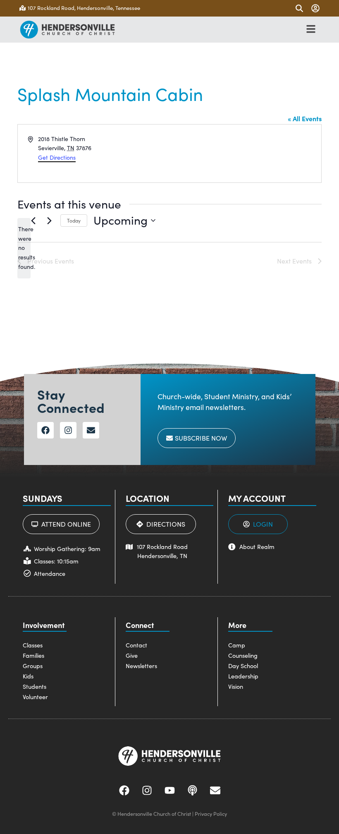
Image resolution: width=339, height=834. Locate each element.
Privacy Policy (211, 813)
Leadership (243, 676)
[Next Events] (49, 220)
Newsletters (141, 665)
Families (33, 655)
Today (74, 220)
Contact (136, 645)
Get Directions (57, 157)
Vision (235, 686)
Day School (243, 665)
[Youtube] (169, 790)
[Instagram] (68, 430)
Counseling (243, 655)
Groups (33, 665)
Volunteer (35, 697)
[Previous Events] (33, 220)
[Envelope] (91, 430)
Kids (28, 676)
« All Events (305, 118)
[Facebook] (45, 430)
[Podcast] (192, 790)
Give (132, 655)
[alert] (24, 248)
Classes (33, 645)
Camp (236, 645)
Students (34, 686)
